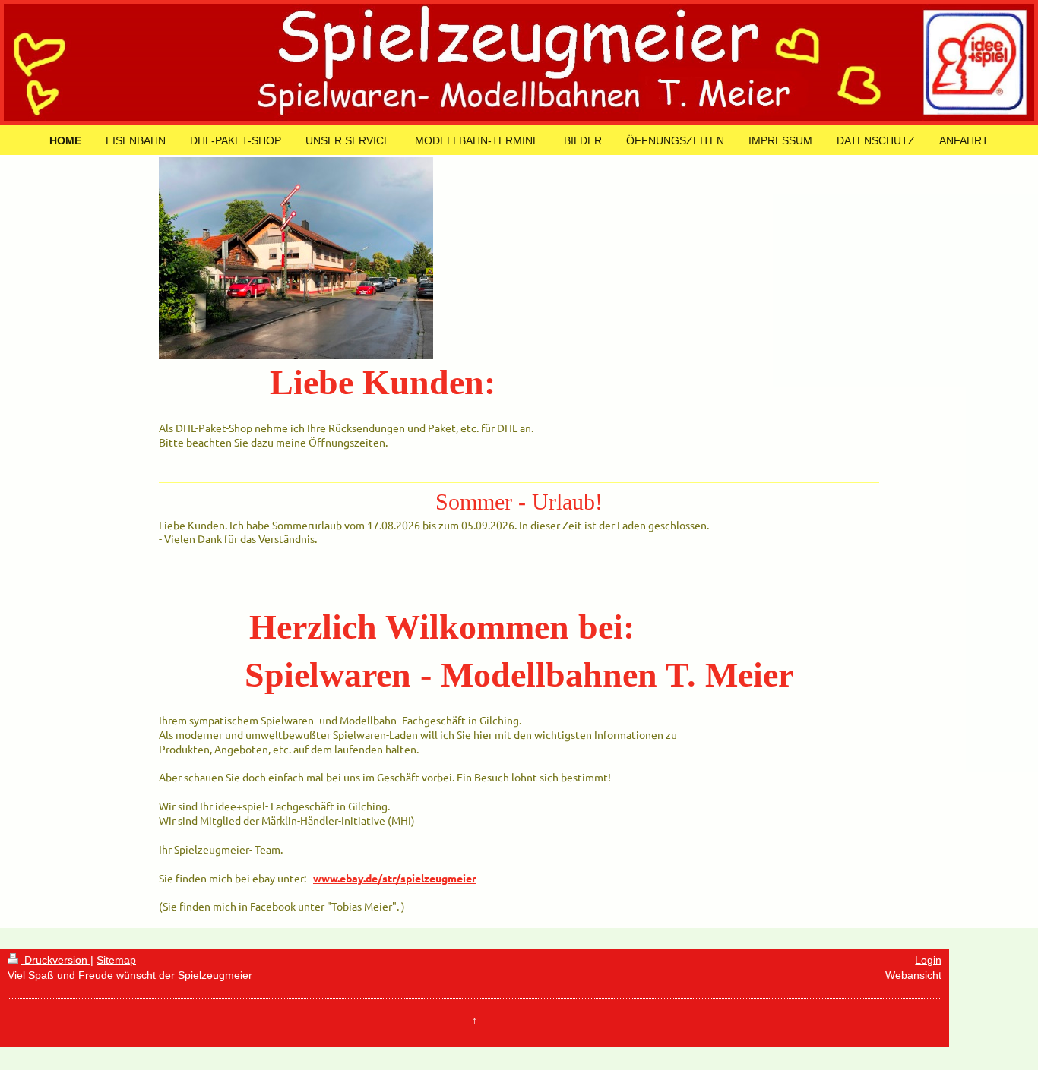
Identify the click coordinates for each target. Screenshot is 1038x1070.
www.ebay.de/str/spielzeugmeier (394, 878)
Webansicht (913, 975)
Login (928, 960)
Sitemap (116, 960)
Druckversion (55, 960)
